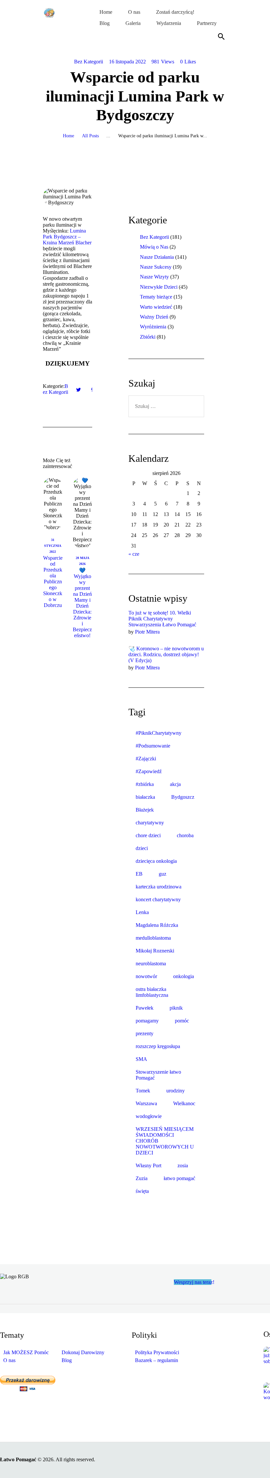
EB (139, 874)
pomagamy (147, 1020)
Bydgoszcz (182, 797)
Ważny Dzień (154, 317)
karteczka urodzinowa (158, 886)
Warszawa (146, 1103)
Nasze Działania (157, 257)
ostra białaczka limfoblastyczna (152, 992)
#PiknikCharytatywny (158, 733)
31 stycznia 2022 (52, 545)
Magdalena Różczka (157, 925)
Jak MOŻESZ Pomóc (26, 1352)
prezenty (144, 1033)
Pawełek (144, 1008)
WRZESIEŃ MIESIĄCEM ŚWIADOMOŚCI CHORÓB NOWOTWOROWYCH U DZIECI (165, 1140)
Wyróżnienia (153, 326)
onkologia (183, 976)
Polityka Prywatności (157, 1352)
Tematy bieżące (156, 297)
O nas (9, 1360)
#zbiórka (145, 784)
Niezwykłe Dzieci (158, 287)
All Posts (90, 135)
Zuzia (142, 1178)
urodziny (175, 1090)
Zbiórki (147, 337)
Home (68, 135)
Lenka (142, 912)
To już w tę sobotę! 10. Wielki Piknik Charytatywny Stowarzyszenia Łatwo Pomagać (162, 618)
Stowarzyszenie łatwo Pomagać (158, 1075)
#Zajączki (146, 758)
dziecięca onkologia (156, 861)
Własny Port (148, 1165)
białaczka (145, 797)
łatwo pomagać (179, 1178)
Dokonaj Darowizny (83, 1352)
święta (142, 1191)
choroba (185, 835)
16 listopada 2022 (127, 61)
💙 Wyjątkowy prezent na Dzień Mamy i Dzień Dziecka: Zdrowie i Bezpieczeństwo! (82, 603)
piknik (176, 1008)
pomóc (182, 1020)
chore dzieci (148, 835)
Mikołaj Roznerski (155, 950)
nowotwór (146, 976)
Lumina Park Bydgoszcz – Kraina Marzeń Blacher (67, 236)
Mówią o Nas (154, 247)
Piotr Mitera (147, 632)
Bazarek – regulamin (156, 1360)
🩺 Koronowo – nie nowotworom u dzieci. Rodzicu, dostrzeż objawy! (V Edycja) (166, 654)
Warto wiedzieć (156, 307)
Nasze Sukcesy (156, 267)
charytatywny (150, 822)
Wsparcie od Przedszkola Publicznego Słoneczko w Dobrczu (53, 581)
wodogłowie (149, 1116)
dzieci (142, 848)
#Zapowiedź (149, 771)
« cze (133, 554)
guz (162, 874)
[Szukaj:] (166, 406)
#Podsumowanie (153, 746)
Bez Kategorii (88, 61)
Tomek (143, 1090)
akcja (175, 784)
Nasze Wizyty (154, 277)
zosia (182, 1165)
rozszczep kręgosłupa (158, 1046)
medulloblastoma (153, 938)
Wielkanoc (184, 1103)
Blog (67, 1360)
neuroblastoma (151, 963)
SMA (141, 1059)
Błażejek (145, 810)
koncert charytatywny (158, 899)
